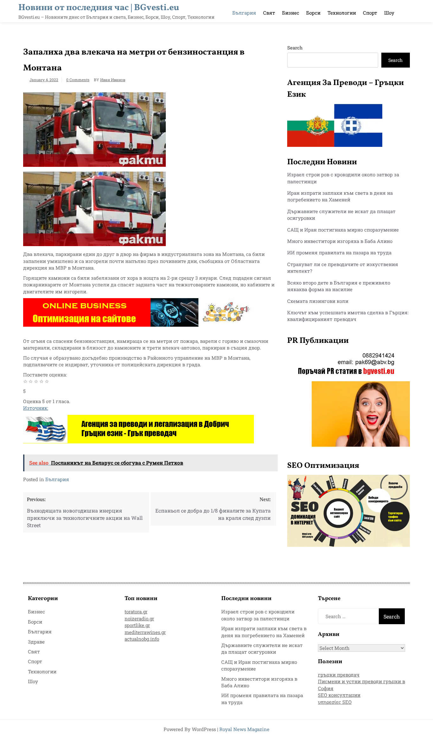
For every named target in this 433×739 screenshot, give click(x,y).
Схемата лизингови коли (317, 301)
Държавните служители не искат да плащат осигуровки (262, 648)
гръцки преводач (338, 674)
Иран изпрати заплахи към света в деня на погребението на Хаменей (340, 196)
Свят (269, 13)
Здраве (36, 641)
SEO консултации (339, 695)
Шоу (389, 13)
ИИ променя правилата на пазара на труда (339, 252)
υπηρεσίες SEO (335, 702)
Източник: (35, 408)
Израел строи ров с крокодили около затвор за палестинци (257, 614)
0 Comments (77, 79)
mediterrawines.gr (145, 632)
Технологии (341, 13)
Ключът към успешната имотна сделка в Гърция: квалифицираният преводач (348, 315)
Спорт (370, 13)
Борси (313, 13)
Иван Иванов (112, 79)
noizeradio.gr (139, 618)
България (244, 13)
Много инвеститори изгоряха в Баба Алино (339, 241)
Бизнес (290, 13)
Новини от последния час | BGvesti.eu (98, 8)
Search (295, 47)
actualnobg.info (142, 639)
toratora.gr (136, 611)
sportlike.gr (137, 625)
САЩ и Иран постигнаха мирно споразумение (343, 229)
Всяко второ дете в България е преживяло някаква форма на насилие (338, 285)
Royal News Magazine (244, 729)
